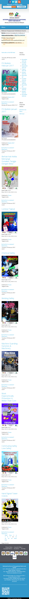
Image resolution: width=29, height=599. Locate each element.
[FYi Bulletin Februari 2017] (10, 79)
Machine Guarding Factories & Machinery (9, 346)
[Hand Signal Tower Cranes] (10, 510)
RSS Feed (21, 113)
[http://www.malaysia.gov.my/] (3, 553)
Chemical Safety (8, 253)
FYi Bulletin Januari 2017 (9, 110)
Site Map (23, 548)
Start (6, 535)
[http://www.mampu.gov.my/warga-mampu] (15, 557)
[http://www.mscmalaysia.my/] (12, 553)
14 (11, 538)
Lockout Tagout (8, 209)
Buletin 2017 (11, 97)
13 (8, 538)
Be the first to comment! (8, 102)
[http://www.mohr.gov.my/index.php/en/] (17, 553)
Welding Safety (8, 298)
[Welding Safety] (10, 312)
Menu (3, 27)
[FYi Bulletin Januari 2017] (10, 125)
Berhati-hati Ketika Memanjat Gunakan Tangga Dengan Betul (9, 160)
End (6, 540)
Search (13, 6)
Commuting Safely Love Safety (9, 447)
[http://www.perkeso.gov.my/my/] (26, 553)
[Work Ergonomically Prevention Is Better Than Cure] (10, 415)
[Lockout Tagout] (10, 222)
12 (5, 538)
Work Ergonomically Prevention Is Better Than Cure (9, 397)
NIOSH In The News (20, 35)
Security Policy (18, 547)
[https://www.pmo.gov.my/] (8, 553)
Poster (9, 195)
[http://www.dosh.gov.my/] (21, 553)
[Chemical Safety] (10, 267)
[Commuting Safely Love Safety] (10, 462)
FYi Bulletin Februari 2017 (8, 64)
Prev (10, 535)
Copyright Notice (7, 548)
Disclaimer (16, 548)
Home (3, 35)
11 (16, 536)
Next (15, 538)
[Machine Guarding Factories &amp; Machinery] (10, 362)
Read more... (5, 103)
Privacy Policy (8, 547)
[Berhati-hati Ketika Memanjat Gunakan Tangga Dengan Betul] (10, 178)
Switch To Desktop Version (14, 598)
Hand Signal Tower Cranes (10, 494)
